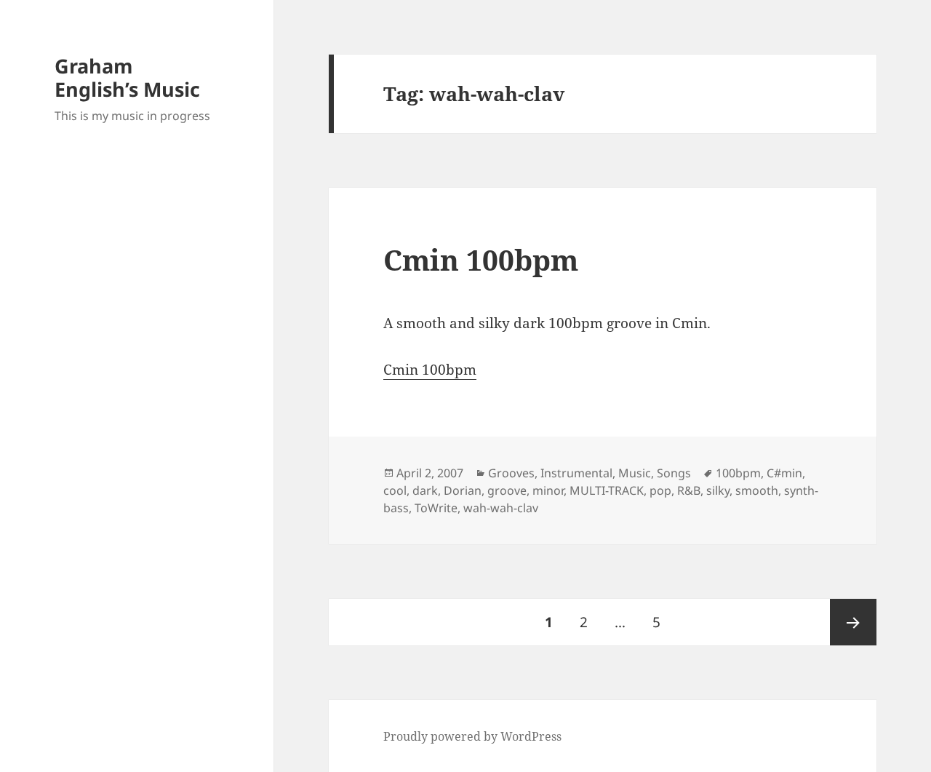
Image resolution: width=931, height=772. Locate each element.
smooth (756, 490)
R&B (688, 490)
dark (425, 490)
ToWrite (436, 508)
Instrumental (576, 473)
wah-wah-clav (500, 508)
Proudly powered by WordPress (472, 736)
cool (395, 490)
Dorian (463, 490)
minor (548, 490)
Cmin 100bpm (480, 259)
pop (660, 490)
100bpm (738, 473)
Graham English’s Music (127, 77)
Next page (853, 622)
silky (718, 490)
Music (634, 473)
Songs (674, 473)
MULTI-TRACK (607, 490)
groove (507, 490)
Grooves (511, 473)
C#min (784, 473)
